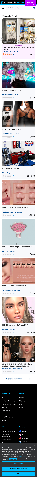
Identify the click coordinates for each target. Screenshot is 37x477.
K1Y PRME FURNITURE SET (12, 168)
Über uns (22, 401)
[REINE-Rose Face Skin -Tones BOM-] (18, 310)
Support (4, 420)
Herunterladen (6, 410)
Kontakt (21, 398)
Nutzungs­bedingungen (9, 431)
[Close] (34, 445)
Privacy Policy (21, 456)
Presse (21, 407)
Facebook (25, 431)
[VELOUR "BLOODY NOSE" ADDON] (18, 192)
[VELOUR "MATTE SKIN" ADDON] (18, 271)
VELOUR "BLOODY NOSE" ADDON (15, 208)
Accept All (18, 473)
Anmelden (20, 2)
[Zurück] (1, 38)
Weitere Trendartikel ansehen (18, 379)
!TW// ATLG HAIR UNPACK (12, 129)
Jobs (20, 404)
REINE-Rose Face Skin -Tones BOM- (15, 325)
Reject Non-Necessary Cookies (18, 468)
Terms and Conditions (11, 459)
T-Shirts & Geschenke (8, 401)
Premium (4, 407)
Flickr (24, 435)
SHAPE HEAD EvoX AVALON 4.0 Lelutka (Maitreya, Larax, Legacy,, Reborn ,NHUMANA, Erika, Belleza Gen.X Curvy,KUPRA (17, 367)
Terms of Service (13, 458)
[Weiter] (35, 38)
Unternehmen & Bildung (9, 404)
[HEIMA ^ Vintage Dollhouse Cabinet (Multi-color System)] (18, 31)
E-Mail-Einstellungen (8, 417)
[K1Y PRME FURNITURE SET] (18, 153)
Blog (3, 414)
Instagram (25, 438)
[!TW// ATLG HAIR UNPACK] (18, 114)
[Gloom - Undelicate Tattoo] (18, 75)
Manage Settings (18, 463)
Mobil (3, 398)
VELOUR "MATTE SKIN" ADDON (14, 286)
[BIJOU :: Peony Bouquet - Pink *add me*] (18, 232)
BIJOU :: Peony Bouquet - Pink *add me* (17, 247)
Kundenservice (6, 440)
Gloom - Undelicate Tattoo (11, 90)
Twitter (24, 442)
